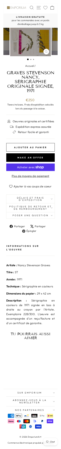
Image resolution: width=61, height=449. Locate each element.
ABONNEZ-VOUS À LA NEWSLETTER (30, 401)
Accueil (29, 65)
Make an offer (30, 157)
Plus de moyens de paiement (30, 176)
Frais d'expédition (34, 104)
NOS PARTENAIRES (29, 410)
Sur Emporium (29, 392)
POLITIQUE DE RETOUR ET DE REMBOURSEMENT (30, 207)
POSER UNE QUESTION (30, 215)
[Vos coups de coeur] (45, 7)
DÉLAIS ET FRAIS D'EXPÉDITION (30, 198)
